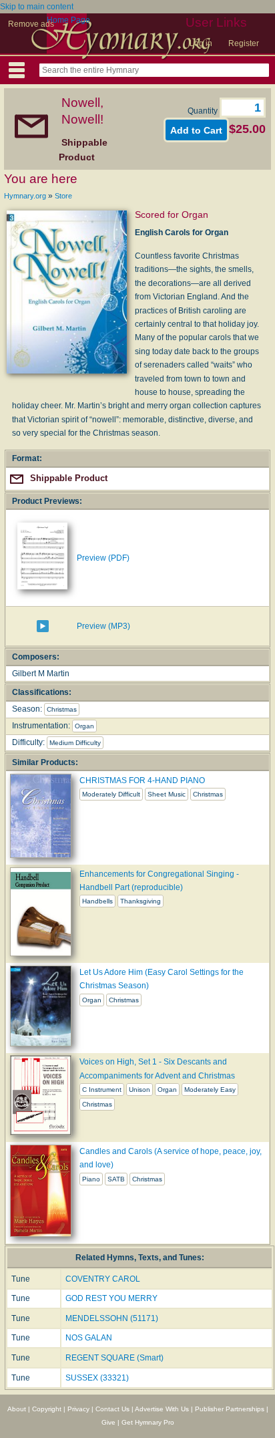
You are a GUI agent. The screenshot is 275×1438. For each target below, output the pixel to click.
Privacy (78, 1409)
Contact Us (112, 1409)
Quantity (204, 111)
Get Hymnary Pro (147, 1422)
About (16, 1409)
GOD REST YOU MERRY (111, 1298)
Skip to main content (36, 6)
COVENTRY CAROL (102, 1279)
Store (63, 196)
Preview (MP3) (103, 626)
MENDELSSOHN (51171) (111, 1318)
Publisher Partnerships (229, 1409)
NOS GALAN (88, 1337)
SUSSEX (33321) (97, 1378)
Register (243, 43)
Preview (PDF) (103, 558)
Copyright (46, 1409)
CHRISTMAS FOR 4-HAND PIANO (142, 780)
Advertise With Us (162, 1409)
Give (108, 1422)
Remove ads (31, 24)
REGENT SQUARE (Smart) (114, 1357)
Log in (201, 43)
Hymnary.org (25, 196)
